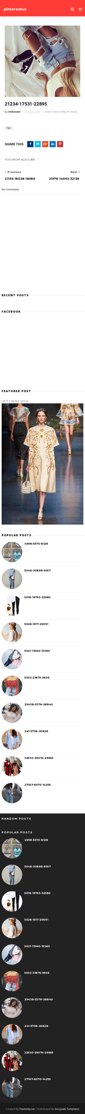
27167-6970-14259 (37, 784)
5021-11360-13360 (37, 650)
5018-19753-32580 (37, 597)
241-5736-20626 (36, 731)
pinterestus (15, 9)
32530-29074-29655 (38, 757)
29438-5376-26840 (38, 704)
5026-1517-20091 (36, 624)
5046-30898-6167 (37, 570)
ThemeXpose (27, 1109)
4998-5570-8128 (36, 543)
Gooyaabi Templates (67, 1109)
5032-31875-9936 (36, 677)
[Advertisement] (42, 352)
